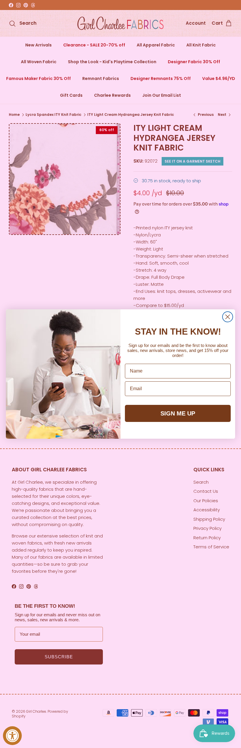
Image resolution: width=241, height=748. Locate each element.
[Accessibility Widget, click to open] (12, 735)
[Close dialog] (227, 317)
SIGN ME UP (177, 413)
